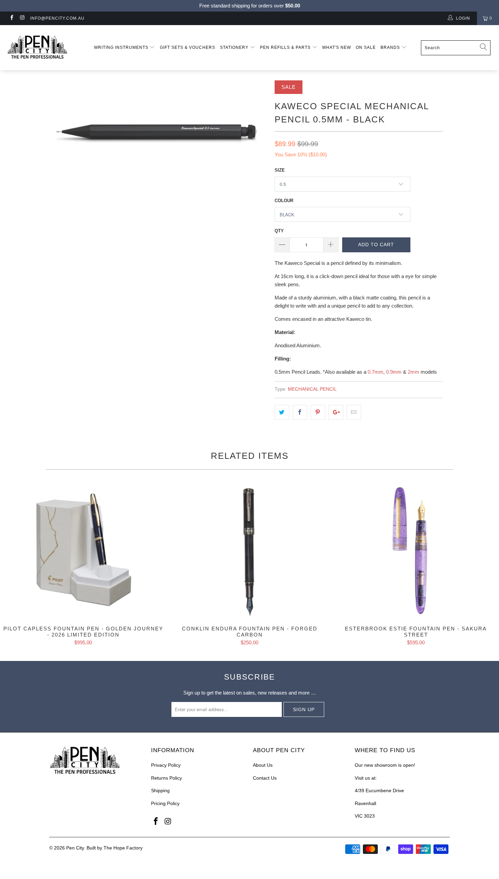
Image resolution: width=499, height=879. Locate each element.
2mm (413, 372)
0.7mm (375, 372)
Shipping (160, 790)
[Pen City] (43, 47)
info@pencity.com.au (57, 18)
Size (280, 170)
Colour (284, 200)
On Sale (366, 47)
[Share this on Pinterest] (318, 412)
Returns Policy (166, 778)
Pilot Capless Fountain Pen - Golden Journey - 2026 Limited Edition (83, 551)
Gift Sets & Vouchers (187, 47)
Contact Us (265, 778)
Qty (279, 230)
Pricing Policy (165, 803)
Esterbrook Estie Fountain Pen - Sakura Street (415, 551)
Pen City (75, 848)
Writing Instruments (122, 47)
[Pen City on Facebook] (11, 18)
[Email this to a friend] (354, 412)
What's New (336, 47)
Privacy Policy (166, 765)
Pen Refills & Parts (286, 47)
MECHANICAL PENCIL (312, 389)
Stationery (235, 47)
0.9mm (394, 372)
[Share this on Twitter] (282, 412)
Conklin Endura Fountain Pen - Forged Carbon (249, 551)
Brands (391, 47)
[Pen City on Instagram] (22, 18)
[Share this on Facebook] (300, 412)
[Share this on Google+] (336, 412)
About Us (263, 765)
